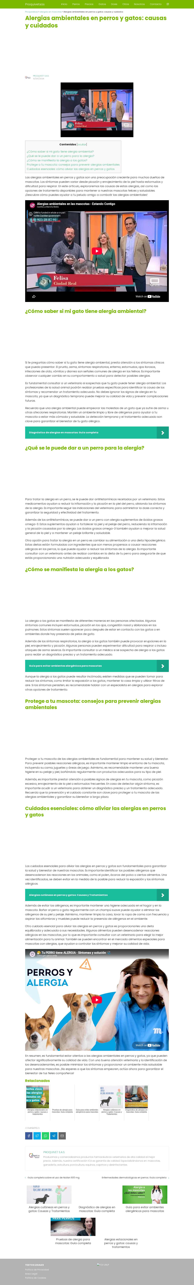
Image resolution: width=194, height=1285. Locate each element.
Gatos (102, 4)
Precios (89, 4)
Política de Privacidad (37, 1269)
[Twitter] (37, 1135)
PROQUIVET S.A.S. (41, 75)
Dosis (114, 4)
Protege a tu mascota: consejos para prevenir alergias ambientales (73, 164)
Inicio (64, 4)
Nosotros (139, 4)
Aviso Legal (31, 1273)
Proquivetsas (35, 4)
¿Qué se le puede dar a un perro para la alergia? (60, 156)
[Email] (62, 1135)
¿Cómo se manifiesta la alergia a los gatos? (57, 160)
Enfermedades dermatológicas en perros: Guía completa (134, 1177)
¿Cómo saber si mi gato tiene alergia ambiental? (60, 151)
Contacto (156, 4)
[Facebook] (28, 1135)
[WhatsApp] (45, 1135)
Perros (76, 4)
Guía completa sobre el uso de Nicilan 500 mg (53, 1177)
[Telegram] (53, 1135)
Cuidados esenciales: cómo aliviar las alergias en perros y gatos (71, 169)
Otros (125, 4)
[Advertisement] (97, 52)
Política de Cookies (35, 1277)
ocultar (82, 144)
